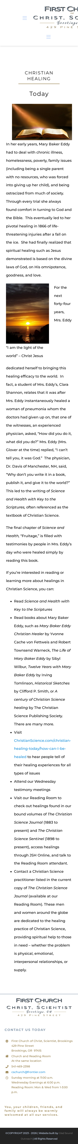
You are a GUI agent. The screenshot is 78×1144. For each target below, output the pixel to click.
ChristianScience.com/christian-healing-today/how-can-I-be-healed (42, 748)
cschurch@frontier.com (28, 1072)
